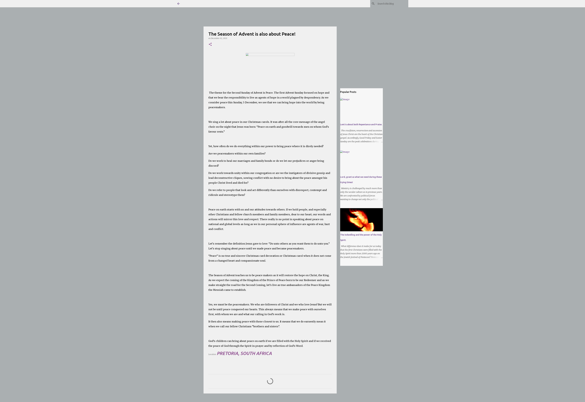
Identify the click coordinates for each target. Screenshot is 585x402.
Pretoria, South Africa (244, 353)
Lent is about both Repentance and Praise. (361, 124)
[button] (210, 44)
